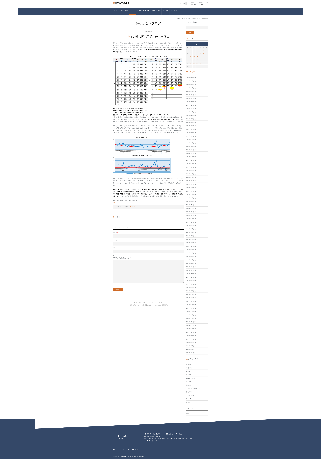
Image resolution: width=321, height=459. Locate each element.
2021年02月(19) (191, 304)
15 (203, 57)
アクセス (165, 11)
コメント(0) (133, 206)
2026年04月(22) (191, 91)
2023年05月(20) (191, 212)
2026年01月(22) (191, 101)
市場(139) (189, 368)
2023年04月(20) (191, 215)
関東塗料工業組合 (121, 3)
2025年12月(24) (191, 105)
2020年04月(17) (191, 339)
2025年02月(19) (191, 139)
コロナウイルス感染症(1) (193, 388)
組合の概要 (124, 11)
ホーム (116, 11)
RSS (187, 414)
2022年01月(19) (191, 267)
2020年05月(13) (191, 335)
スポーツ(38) (190, 395)
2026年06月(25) (191, 84)
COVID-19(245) (191, 378)
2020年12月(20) (191, 311)
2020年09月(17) (191, 322)
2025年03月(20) (191, 136)
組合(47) (188, 399)
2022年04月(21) (191, 256)
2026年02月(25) (191, 98)
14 (200, 57)
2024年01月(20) (191, 184)
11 (191, 57)
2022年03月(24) (191, 260)
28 (200, 63)
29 (203, 63)
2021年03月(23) (191, 301)
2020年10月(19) (191, 318)
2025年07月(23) (191, 122)
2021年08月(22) (191, 284)
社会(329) (189, 392)
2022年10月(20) (191, 236)
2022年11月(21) (191, 232)
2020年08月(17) (191, 325)
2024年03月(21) (191, 177)
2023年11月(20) (191, 191)
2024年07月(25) (191, 163)
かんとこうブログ (186, 18)
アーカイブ (190, 72)
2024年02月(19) (191, 181)
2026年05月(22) (191, 88)
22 (203, 60)
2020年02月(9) (190, 346)
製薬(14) (188, 385)
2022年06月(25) (191, 249)
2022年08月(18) (191, 243)
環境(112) (189, 402)
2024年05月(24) (191, 170)
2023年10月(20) (191, 194)
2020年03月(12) (191, 342)
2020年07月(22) (191, 328)
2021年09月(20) (191, 280)
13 (197, 57)
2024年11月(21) (191, 150)
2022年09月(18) (191, 239)
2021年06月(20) (191, 291)
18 (191, 60)
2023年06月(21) (191, 208)
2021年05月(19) (191, 294)
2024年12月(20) (191, 146)
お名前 (115, 232)
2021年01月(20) (191, 308)
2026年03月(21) (191, 95)
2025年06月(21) (191, 126)
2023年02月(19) (191, 222)
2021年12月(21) (191, 270)
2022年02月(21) (191, 263)
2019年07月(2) (190, 353)
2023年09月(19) (191, 198)
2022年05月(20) (191, 253)
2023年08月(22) (191, 201)
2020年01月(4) (190, 349)
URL (114, 248)
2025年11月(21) (191, 108)
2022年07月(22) (191, 246)
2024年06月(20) (191, 167)
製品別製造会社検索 (143, 11)
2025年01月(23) (191, 143)
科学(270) (189, 371)
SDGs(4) (188, 381)
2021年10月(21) (191, 277)
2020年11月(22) (191, 315)
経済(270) (189, 375)
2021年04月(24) (191, 298)
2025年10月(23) (191, 112)
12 (194, 57)
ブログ (132, 11)
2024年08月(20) (191, 160)
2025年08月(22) (191, 119)
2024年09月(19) (191, 156)
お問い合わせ (156, 11)
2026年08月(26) (191, 77)
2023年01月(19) (191, 225)
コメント (122, 257)
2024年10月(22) (191, 153)
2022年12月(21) (191, 229)
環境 (114, 202)
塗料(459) (189, 364)
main (160, 302)
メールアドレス (117, 240)
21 (200, 60)
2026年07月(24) (191, 81)
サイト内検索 (132, 449)
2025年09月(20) (191, 115)
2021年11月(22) (191, 273)
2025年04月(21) (191, 132)
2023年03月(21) (191, 218)
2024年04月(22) (191, 174)
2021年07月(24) (191, 287)
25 (191, 63)
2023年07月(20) (191, 205)
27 (197, 63)
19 (194, 60)
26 (194, 63)
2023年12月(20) (191, 187)
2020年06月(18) (191, 332)
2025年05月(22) (191, 129)
